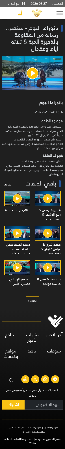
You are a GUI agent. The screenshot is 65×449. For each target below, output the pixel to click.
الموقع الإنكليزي (51, 428)
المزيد (8, 184)
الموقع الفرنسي (34, 428)
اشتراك (13, 404)
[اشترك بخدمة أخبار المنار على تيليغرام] (55, 379)
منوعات (54, 351)
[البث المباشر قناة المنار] (25, 379)
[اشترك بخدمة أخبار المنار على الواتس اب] (45, 379)
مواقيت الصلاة (38, 432)
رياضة (32, 351)
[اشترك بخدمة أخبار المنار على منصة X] (35, 379)
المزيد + (32, 300)
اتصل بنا (26, 432)
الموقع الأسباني (17, 428)
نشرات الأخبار (32, 337)
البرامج (11, 335)
